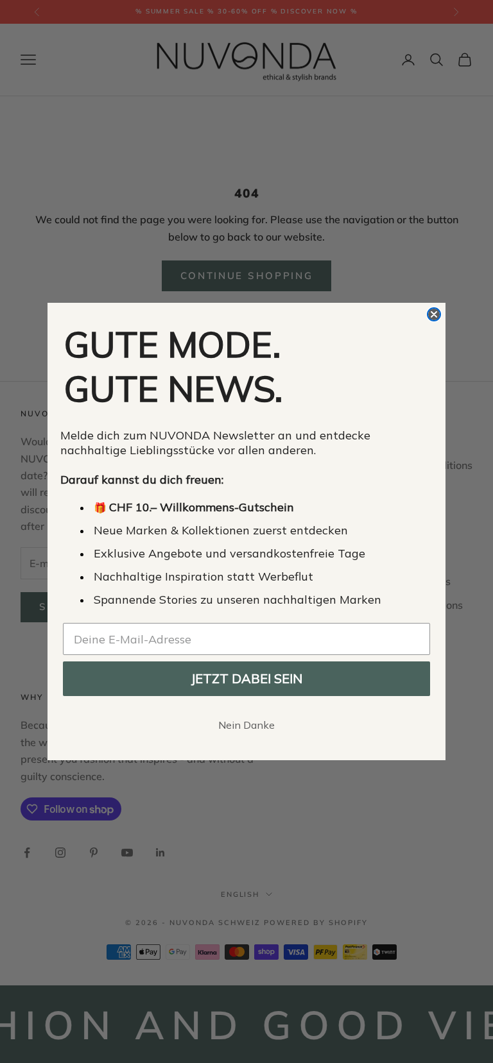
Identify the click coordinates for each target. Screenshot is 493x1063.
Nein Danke (246, 725)
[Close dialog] (434, 314)
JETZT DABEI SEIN (246, 678)
